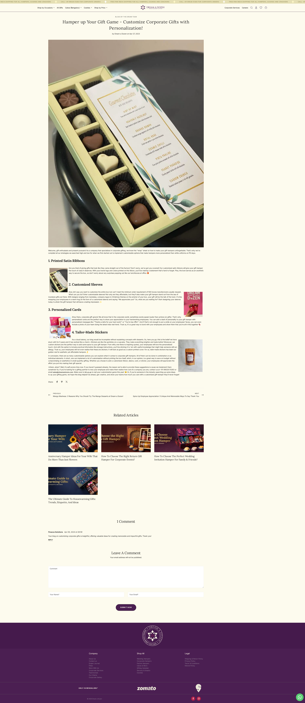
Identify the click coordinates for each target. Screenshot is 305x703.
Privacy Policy (190, 661)
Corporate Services (232, 8)
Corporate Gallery (95, 677)
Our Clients (93, 675)
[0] (266, 7)
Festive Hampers (143, 663)
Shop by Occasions (45, 8)
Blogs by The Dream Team (126, 17)
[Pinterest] (61, 382)
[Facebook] (57, 382)
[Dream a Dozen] (152, 8)
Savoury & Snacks (143, 670)
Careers (245, 8)
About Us (92, 659)
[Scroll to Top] (300, 690)
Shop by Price (99, 8)
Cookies (87, 8)
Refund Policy (190, 666)
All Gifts (60, 8)
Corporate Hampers (144, 661)
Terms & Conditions (192, 663)
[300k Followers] (193, 699)
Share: (50, 382)
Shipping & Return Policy (194, 659)
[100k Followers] (199, 699)
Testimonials (93, 673)
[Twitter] (66, 382)
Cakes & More (142, 666)
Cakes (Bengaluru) (72, 8)
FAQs (91, 666)
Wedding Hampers (143, 659)
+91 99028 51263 (72, 2)
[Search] (251, 7)
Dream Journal (94, 663)
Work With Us (94, 668)
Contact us (93, 661)
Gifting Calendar (143, 668)
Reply (50, 540)
